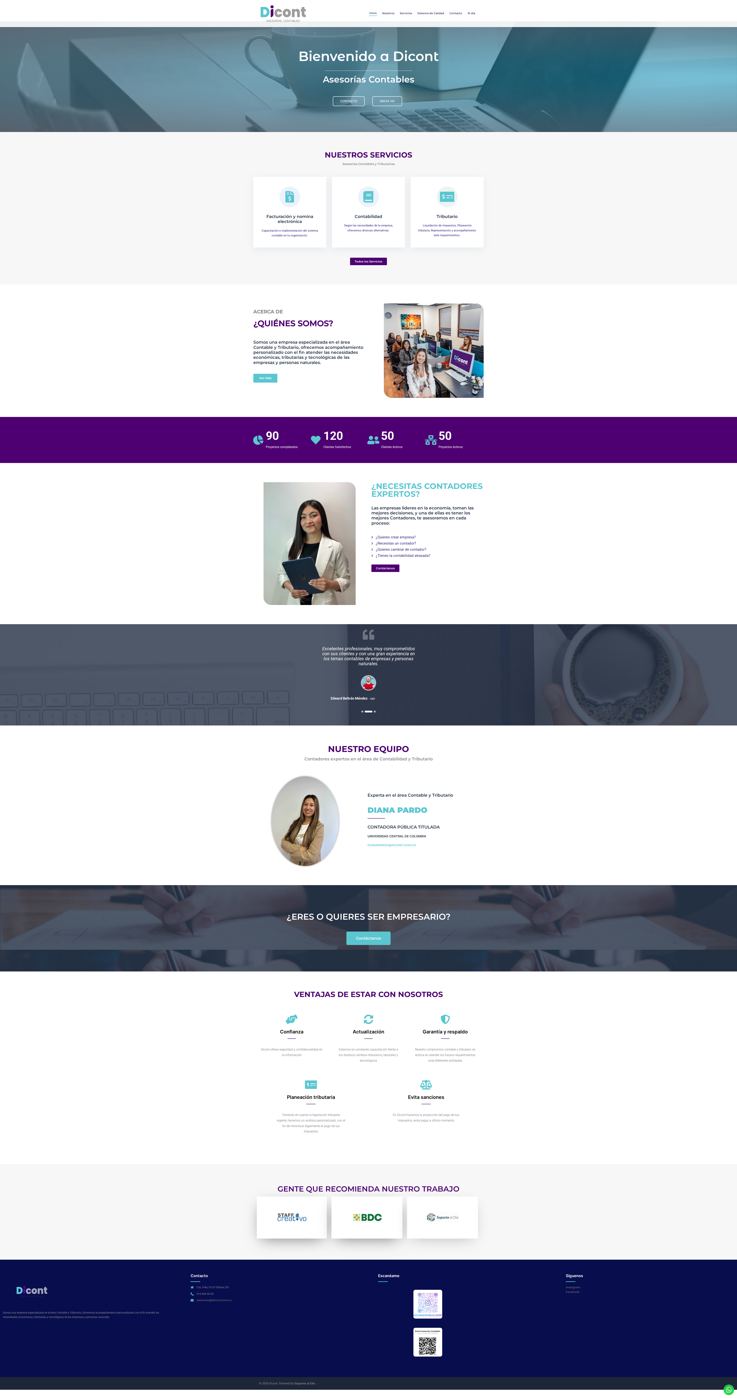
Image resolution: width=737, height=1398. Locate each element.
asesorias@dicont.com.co (214, 1300)
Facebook (573, 1292)
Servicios (406, 13)
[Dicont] (283, 13)
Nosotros (388, 13)
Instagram (573, 1287)
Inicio (373, 13)
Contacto (455, 13)
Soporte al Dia (305, 1383)
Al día (471, 13)
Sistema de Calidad (430, 13)
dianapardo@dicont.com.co (392, 845)
